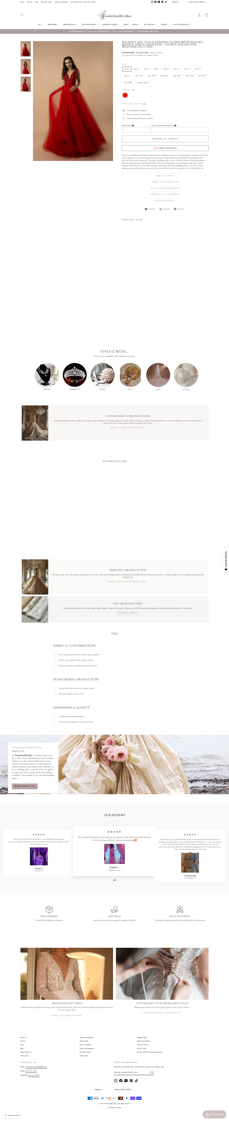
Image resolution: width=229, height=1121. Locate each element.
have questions (165, 200)
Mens (135, 24)
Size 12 (187, 69)
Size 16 (127, 76)
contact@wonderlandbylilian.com (36, 1066)
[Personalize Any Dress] (66, 974)
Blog (21, 1048)
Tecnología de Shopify (114, 1107)
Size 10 (176, 69)
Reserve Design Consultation (162, 1013)
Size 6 (156, 69)
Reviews (29, 2)
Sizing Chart (84, 1041)
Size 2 (136, 69)
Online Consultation (61, 2)
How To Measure (85, 1044)
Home (164, 24)
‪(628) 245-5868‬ (31, 1071)
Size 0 (126, 69)
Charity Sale (84, 1055)
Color (128, 90)
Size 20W (164, 76)
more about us (25, 786)
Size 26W (202, 76)
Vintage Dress (89, 24)
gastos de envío (130, 55)
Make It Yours (165, 176)
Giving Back (24, 1055)
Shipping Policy (142, 1037)
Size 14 (198, 69)
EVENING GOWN (109, 24)
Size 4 (146, 69)
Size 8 (166, 69)
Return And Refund (143, 1041)
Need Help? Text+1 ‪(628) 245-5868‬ (83, 2)
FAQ (36, 2)
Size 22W (177, 76)
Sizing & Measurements (165, 188)
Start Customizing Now (67, 1015)
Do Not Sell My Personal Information (150, 1052)
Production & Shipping (165, 194)
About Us (23, 1037)
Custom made (142, 83)
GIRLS (125, 24)
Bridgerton (69, 24)
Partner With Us (26, 1052)
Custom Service (181, 24)
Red (125, 95)
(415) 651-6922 (33, 1075)
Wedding (52, 24)
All (40, 24)
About (22, 2)
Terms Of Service (143, 1044)
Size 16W (139, 76)
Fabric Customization (165, 182)
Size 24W (189, 76)
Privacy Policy (141, 1048)
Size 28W (128, 83)
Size (124, 64)
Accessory (149, 24)
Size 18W (151, 76)
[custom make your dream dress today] (162, 974)
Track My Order (46, 2)
